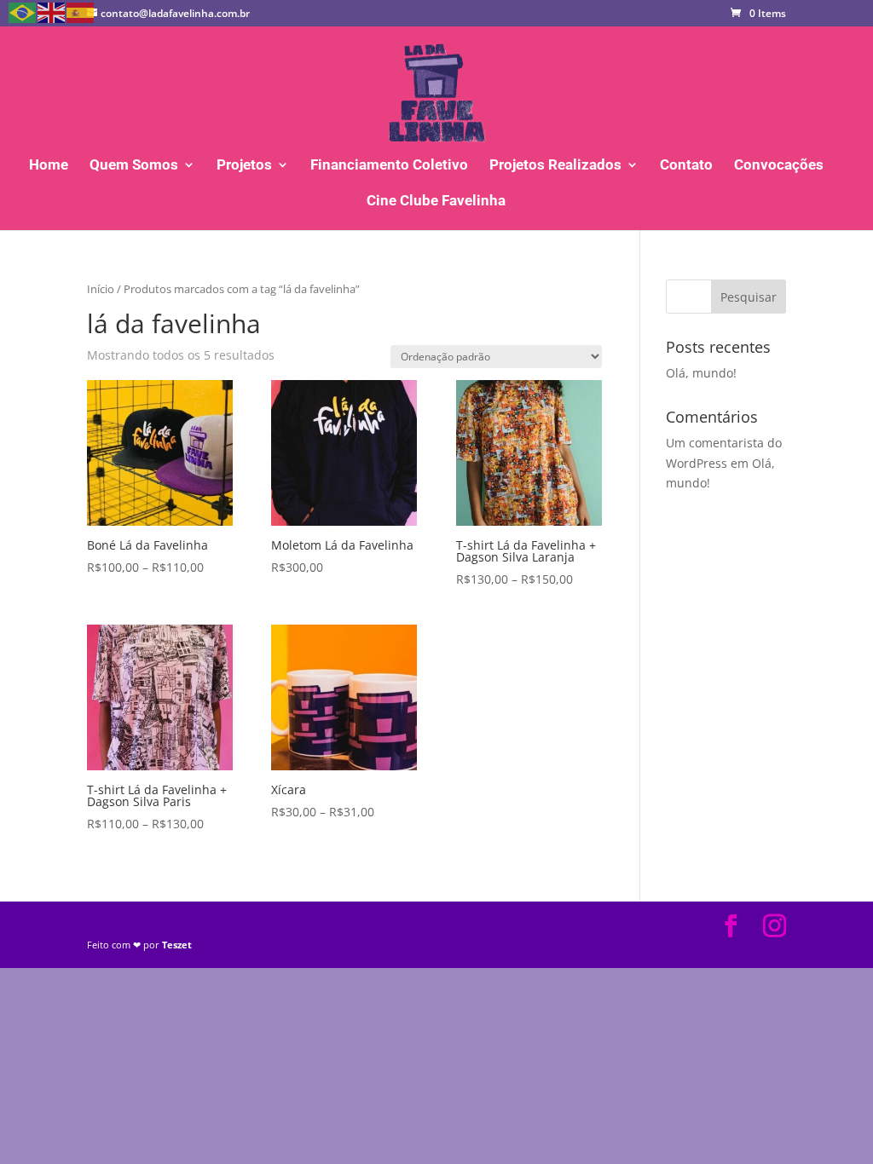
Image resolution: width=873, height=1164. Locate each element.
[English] (52, 11)
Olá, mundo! (701, 373)
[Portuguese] (23, 11)
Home (48, 165)
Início (100, 289)
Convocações (779, 165)
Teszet (177, 944)
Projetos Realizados (555, 165)
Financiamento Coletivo (389, 165)
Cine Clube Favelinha (436, 201)
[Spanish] (80, 11)
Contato (686, 165)
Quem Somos (134, 165)
